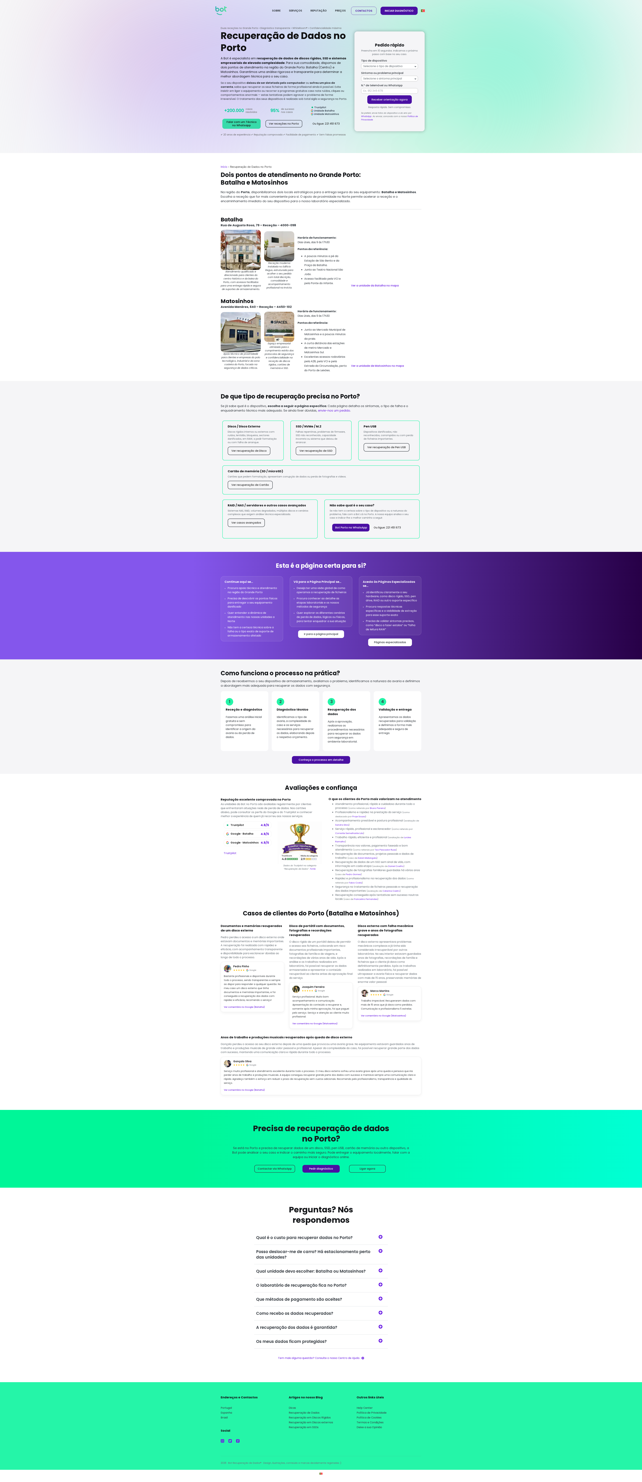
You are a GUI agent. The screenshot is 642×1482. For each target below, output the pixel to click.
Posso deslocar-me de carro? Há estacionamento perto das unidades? (313, 1254)
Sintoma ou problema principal (382, 73)
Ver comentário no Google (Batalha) (244, 1007)
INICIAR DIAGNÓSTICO (399, 11)
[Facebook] (238, 1441)
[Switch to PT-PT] (321, 1473)
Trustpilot (230, 853)
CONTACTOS (363, 11)
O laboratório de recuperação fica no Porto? (301, 1285)
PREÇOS (340, 11)
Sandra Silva (342, 824)
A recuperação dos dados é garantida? (296, 1327)
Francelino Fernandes (366, 899)
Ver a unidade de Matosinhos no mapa (377, 366)
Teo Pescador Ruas (385, 849)
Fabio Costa (355, 882)
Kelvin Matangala (367, 858)
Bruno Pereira (377, 808)
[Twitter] (230, 1441)
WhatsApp (366, 116)
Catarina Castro (391, 891)
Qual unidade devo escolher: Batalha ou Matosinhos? (311, 1271)
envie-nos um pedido (334, 410)
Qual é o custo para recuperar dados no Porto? (304, 1237)
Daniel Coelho (396, 866)
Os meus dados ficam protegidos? (291, 1341)
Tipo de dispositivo (374, 61)
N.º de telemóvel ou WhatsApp (382, 85)
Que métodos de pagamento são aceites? (299, 1299)
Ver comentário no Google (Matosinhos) (315, 1023)
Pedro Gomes (353, 874)
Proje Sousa (358, 816)
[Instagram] (222, 1441)
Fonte (312, 868)
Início (224, 166)
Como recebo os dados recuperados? (294, 1313)
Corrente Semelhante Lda (349, 833)
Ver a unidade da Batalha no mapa (375, 285)
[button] (321, 1238)
